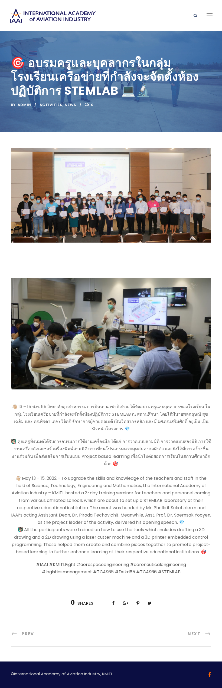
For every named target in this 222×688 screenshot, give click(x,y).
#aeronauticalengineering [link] (158, 564)
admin (24, 104)
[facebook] (209, 674)
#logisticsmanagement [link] (67, 572)
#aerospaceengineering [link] (103, 564)
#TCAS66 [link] (146, 572)
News (70, 104)
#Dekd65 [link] (125, 572)
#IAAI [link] (42, 564)
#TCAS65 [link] (103, 572)
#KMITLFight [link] (62, 564)
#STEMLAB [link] (169, 572)
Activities (51, 104)
